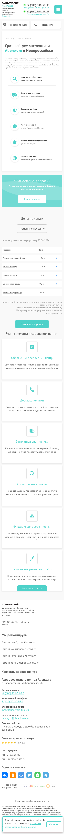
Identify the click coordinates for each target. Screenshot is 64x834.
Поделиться (5, 775)
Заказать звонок (32, 199)
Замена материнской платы (15, 258)
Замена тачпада (10, 267)
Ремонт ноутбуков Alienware (18, 642)
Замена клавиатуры (11, 284)
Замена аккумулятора (12, 292)
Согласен (53, 824)
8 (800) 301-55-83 (12, 701)
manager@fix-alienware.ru (17, 718)
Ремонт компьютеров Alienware (20, 662)
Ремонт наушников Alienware (19, 655)
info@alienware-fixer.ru (15, 709)
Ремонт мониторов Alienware (19, 649)
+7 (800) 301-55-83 (38, 5)
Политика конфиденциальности (32, 800)
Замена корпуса (10, 275)
